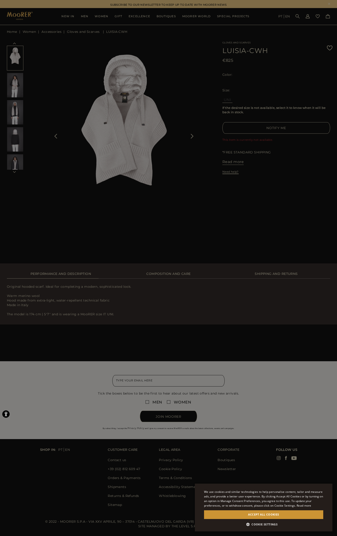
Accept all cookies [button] (263, 514)
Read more (304, 506)
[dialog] (168, 268)
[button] (263, 524)
